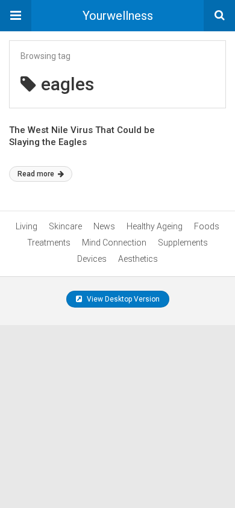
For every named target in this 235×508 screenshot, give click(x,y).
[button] (15, 15)
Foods (206, 226)
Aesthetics (138, 259)
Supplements (183, 242)
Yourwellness (118, 15)
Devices (92, 259)
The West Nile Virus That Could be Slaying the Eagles (82, 136)
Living (26, 226)
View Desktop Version (122, 299)
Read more (36, 174)
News (104, 226)
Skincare (65, 226)
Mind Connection (114, 242)
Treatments (48, 242)
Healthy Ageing (155, 226)
